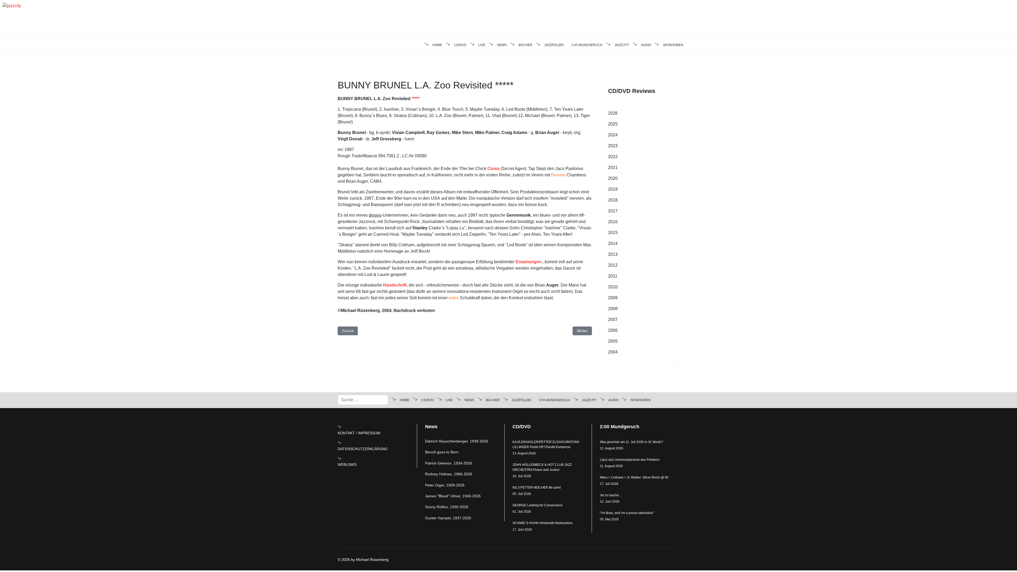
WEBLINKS (347, 464)
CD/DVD (460, 45)
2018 (613, 200)
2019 (613, 189)
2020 (613, 178)
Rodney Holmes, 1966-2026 (448, 474)
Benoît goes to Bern (441, 452)
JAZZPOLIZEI (554, 45)
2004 (613, 352)
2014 (613, 243)
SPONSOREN (673, 45)
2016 (613, 222)
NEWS (502, 45)
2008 (613, 308)
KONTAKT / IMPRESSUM (359, 433)
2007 (613, 319)
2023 (613, 146)
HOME (437, 45)
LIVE (481, 45)
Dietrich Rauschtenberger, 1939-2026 (456, 441)
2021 (613, 167)
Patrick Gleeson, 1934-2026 (448, 463)
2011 (612, 276)
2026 (613, 113)
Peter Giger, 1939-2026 (445, 485)
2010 (613, 287)
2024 (613, 135)
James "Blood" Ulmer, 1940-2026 (453, 496)
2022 (613, 156)
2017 (613, 211)
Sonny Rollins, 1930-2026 (446, 507)
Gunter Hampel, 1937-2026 (448, 518)
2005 (613, 341)
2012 (613, 265)
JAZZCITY (621, 45)
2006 (613, 330)
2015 (613, 232)
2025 (613, 124)
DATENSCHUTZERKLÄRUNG (363, 449)
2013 (613, 254)
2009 (613, 298)
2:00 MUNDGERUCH (587, 45)
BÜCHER (525, 45)
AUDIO (646, 45)
